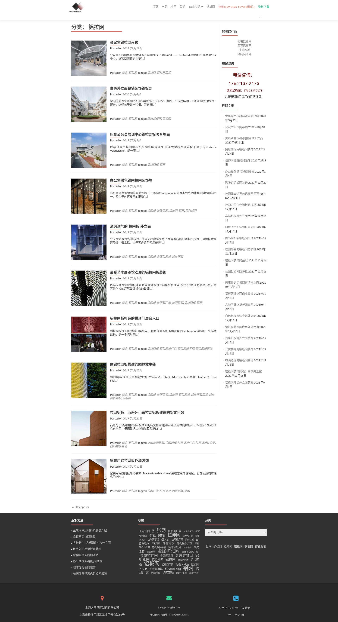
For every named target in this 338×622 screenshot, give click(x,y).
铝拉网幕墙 (183, 560)
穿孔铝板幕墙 (159, 547)
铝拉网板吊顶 (185, 348)
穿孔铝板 (168, 543)
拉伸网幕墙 (153, 539)
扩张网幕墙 (157, 535)
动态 (124, 72)
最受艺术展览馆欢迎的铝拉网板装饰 (138, 272)
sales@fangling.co (169, 607)
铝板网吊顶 (182, 564)
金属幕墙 (151, 551)
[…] (143, 58)
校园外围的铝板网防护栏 (240, 249)
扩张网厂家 (174, 531)
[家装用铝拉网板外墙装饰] (89, 476)
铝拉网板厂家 (167, 348)
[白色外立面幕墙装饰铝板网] (89, 103)
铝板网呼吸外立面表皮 (239, 382)
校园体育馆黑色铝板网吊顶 (242, 193)
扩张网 (159, 530)
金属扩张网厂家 (190, 551)
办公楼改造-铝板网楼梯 (239, 171)
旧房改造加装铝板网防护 (240, 227)
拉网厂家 (152, 490)
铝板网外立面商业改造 (239, 293)
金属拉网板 (164, 256)
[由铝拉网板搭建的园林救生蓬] (89, 379)
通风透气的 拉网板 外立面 (130, 226)
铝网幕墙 (168, 572)
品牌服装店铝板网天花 (239, 304)
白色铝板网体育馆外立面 (240, 315)
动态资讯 (194, 6)
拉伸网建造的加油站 (238, 160)
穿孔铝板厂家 (185, 543)
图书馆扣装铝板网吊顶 (239, 238)
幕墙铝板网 (244, 41)
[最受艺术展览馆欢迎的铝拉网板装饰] (89, 287)
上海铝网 (144, 531)
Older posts (80, 506)
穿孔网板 (156, 543)
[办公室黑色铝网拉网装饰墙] (89, 195)
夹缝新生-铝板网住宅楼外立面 (244, 138)
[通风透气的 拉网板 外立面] (89, 241)
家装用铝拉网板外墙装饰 (129, 461)
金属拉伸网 (149, 555)
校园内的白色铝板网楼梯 (240, 204)
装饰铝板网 (154, 118)
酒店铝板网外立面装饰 (239, 338)
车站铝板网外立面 (236, 215)
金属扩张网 (169, 550)
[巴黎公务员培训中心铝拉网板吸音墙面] (89, 149)
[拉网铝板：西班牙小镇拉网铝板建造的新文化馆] (89, 428)
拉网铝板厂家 (185, 442)
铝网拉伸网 (194, 573)
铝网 (162, 164)
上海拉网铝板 (155, 442)
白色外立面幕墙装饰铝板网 (131, 88)
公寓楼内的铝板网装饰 (239, 349)
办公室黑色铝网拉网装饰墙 (131, 180)
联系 (183, 6)
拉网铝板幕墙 (118, 446)
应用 (173, 6)
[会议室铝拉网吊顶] (89, 57)
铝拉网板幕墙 (203, 348)
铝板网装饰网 (173, 569)
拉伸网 (174, 534)
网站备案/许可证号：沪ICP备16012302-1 (169, 614)
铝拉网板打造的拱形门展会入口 (134, 318)
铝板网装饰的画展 (236, 260)
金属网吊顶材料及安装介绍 (242, 116)
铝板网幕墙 (156, 569)
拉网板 (151, 210)
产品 (164, 6)
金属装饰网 (244, 54)
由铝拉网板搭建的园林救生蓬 (133, 364)
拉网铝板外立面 (205, 442)
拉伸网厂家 (188, 535)
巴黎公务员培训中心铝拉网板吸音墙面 (140, 134)
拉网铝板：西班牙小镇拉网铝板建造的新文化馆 (147, 412)
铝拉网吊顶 (164, 72)
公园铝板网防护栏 (236, 271)
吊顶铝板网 (244, 45)
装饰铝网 (162, 210)
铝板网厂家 (167, 564)
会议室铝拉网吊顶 (124, 42)
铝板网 (210, 6)
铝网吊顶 (155, 572)
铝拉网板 (152, 164)
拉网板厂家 (164, 302)
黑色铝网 (190, 210)
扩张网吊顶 (188, 531)
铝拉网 (133, 72)
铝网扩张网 (181, 573)
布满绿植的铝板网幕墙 (239, 360)
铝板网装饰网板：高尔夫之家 (243, 371)
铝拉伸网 (157, 559)
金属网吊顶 (166, 555)
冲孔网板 (244, 49)
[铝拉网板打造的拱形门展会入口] (89, 333)
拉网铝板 (177, 302)
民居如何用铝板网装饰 (239, 149)
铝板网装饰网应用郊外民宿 (242, 327)
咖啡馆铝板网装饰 (236, 182)
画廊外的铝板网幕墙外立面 (242, 282)
